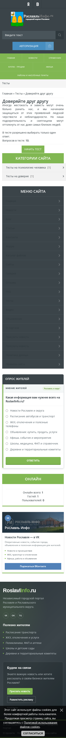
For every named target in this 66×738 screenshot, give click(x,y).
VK (6, 615)
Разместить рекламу (21, 699)
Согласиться (33, 733)
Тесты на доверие (17, 176)
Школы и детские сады (20, 648)
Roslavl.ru (19, 590)
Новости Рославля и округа (27, 410)
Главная (11, 58)
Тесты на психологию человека (26, 167)
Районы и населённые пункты (32, 75)
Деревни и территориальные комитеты (35, 449)
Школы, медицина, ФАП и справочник (34, 443)
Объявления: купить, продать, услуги (33, 432)
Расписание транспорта (21, 632)
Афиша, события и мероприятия (30, 437)
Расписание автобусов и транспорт (32, 416)
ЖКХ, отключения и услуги (22, 637)
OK (13, 615)
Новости (32, 58)
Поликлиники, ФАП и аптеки (23, 643)
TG (20, 615)
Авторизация (28, 46)
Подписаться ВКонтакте (33, 566)
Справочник (55, 58)
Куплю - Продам (16, 66)
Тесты (6, 83)
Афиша (49, 66)
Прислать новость (20, 691)
